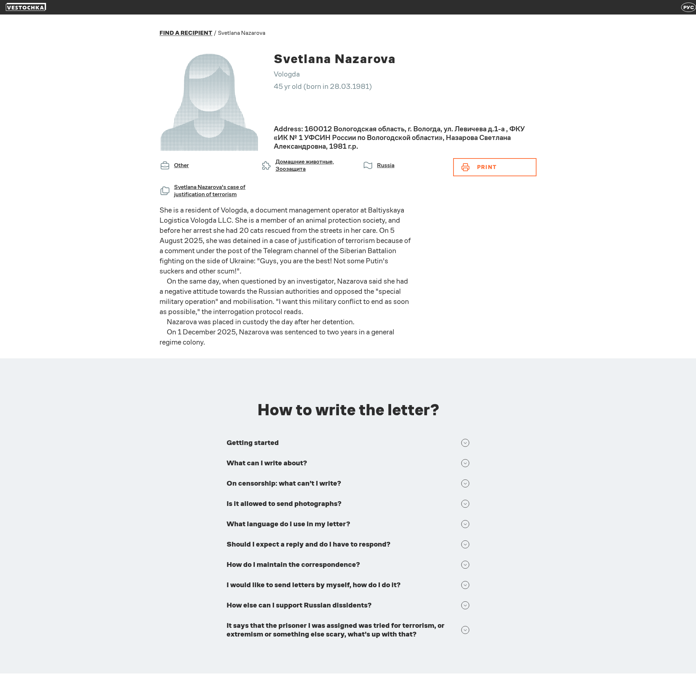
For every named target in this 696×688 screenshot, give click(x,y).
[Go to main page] (26, 7)
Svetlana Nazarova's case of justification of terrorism (209, 190)
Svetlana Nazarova (241, 33)
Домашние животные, (305, 161)
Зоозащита (291, 169)
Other (181, 165)
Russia (385, 165)
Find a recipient (186, 33)
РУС (688, 7)
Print (487, 167)
